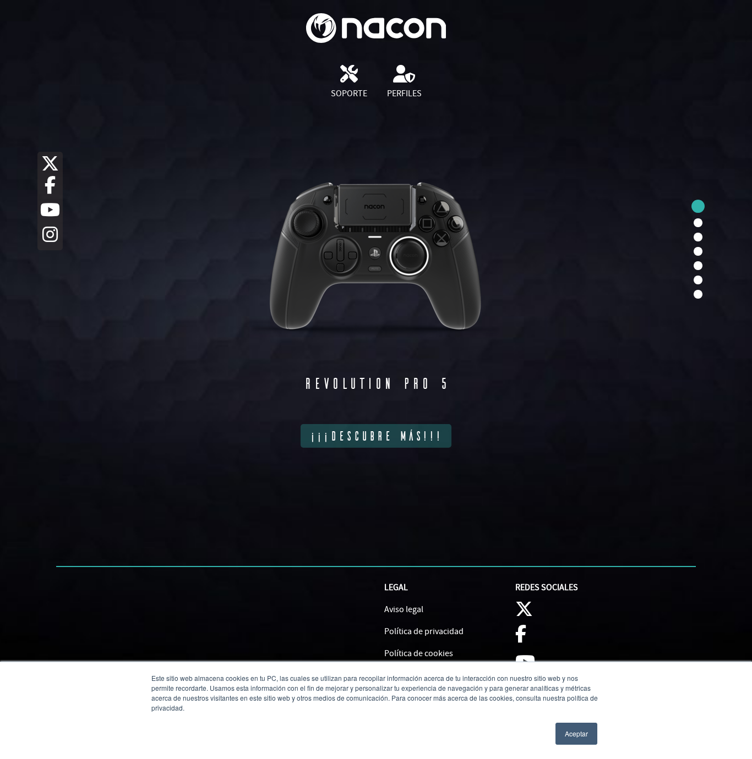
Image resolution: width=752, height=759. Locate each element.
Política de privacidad (424, 631)
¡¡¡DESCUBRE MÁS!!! (376, 436)
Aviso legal (403, 609)
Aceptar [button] (576, 733)
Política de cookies (418, 653)
